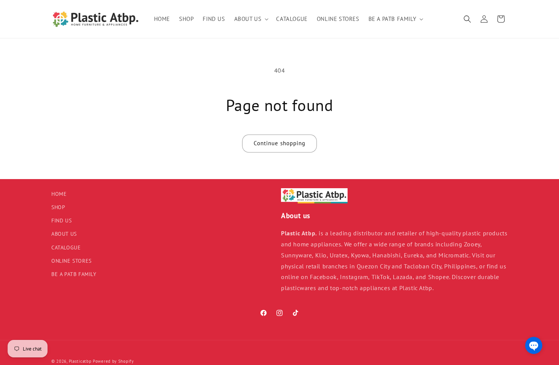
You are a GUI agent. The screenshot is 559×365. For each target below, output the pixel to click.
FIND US (61, 220)
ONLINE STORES (71, 260)
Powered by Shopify (113, 361)
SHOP (58, 207)
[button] (251, 19)
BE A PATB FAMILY (74, 274)
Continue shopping (279, 143)
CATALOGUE (66, 247)
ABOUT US (64, 233)
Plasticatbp (80, 361)
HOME (59, 193)
